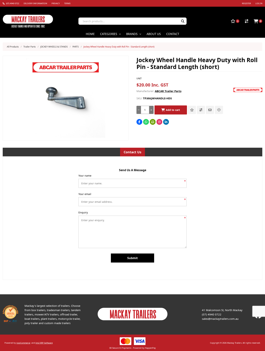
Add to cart (173, 110)
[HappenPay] (132, 341)
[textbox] (127, 21)
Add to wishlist (192, 110)
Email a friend (210, 110)
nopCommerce (23, 342)
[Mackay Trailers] (132, 321)
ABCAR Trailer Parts (168, 91)
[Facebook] (139, 122)
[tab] (132, 152)
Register (246, 3)
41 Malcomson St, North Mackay (222, 310)
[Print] (153, 122)
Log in (258, 3)
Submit (132, 258)
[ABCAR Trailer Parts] (247, 91)
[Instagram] (159, 122)
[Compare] (246, 21)
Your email (84, 194)
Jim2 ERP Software (44, 342)
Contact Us (132, 152)
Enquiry (83, 212)
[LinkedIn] (166, 122)
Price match (219, 110)
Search (182, 21)
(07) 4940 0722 (211, 314)
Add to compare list (201, 110)
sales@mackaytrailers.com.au (220, 318)
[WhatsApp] (146, 122)
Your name (84, 175)
